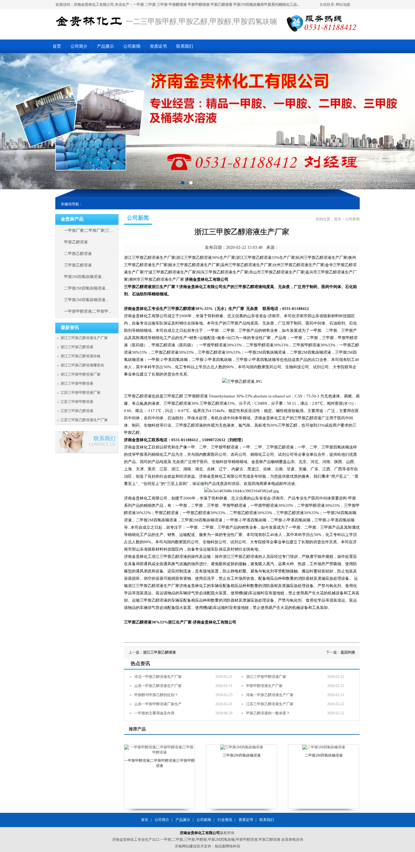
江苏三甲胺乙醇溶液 (76, 411)
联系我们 (184, 46)
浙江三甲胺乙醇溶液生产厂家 (84, 338)
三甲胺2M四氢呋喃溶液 (242, 755)
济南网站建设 (186, 846)
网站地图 (343, 4)
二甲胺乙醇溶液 (78, 253)
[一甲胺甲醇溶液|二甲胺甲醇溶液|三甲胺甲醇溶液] (159, 752)
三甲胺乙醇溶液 (78, 265)
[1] (191, 182)
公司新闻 (131, 46)
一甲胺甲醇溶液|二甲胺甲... (87, 311)
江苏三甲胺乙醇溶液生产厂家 (84, 420)
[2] (182, 182)
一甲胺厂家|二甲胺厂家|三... (88, 230)
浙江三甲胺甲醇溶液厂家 (80, 374)
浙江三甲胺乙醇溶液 (76, 347)
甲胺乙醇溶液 (76, 242)
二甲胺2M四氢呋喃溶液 (324, 755)
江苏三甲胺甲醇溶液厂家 (80, 392)
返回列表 (348, 652)
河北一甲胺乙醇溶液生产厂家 (158, 677)
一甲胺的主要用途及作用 (154, 713)
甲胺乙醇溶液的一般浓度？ (268, 713)
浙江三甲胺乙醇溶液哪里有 (82, 365)
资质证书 (158, 46)
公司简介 (78, 46)
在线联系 (327, 4)
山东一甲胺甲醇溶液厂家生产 (158, 704)
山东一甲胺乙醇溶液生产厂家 (158, 686)
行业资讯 (225, 820)
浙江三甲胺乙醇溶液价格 (80, 356)
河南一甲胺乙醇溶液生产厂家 (269, 695)
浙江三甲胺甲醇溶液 (76, 383)
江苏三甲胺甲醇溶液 (76, 402)
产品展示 (105, 46)
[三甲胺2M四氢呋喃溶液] (241, 747)
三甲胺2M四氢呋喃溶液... (86, 299)
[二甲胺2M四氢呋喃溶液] (323, 747)
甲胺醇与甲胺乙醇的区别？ (156, 695)
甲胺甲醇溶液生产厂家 (264, 686)
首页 (57, 46)
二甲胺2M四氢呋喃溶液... (86, 288)
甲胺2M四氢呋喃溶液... (84, 276)
